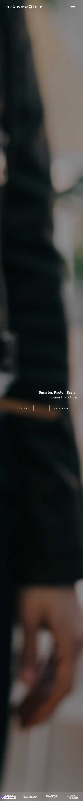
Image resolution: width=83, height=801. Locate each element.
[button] (72, 6)
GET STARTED (23, 408)
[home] (27, 5)
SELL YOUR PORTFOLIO (60, 408)
